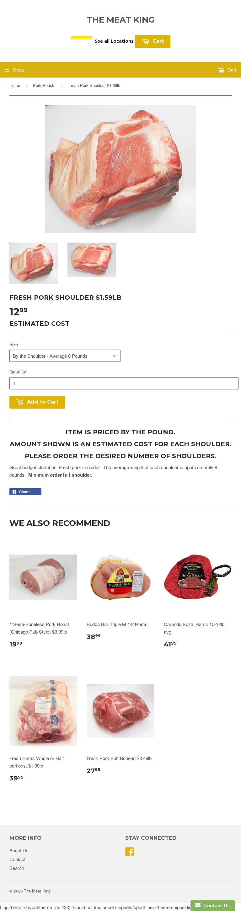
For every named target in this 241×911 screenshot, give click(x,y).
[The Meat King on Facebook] (130, 853)
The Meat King (121, 20)
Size (13, 344)
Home (14, 85)
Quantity (17, 371)
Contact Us (215, 905)
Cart (157, 41)
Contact (17, 859)
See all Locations (114, 41)
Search (16, 868)
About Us (19, 850)
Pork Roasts (44, 85)
